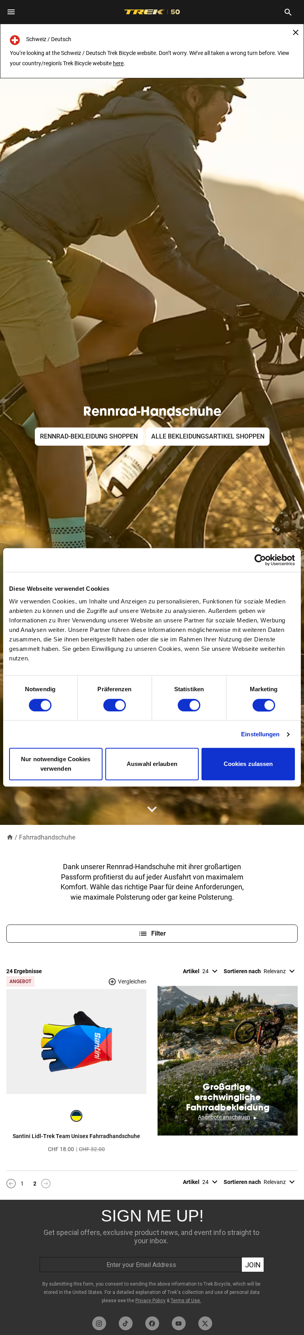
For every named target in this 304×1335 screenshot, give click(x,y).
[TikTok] (126, 1323)
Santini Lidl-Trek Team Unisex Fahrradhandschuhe (76, 1136)
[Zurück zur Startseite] (9, 837)
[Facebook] (152, 1323)
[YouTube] (179, 1323)
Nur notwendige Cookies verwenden (55, 764)
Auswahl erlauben (152, 764)
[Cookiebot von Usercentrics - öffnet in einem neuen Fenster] (260, 560)
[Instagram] (99, 1323)
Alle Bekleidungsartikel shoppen (207, 436)
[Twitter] (205, 1323)
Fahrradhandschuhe (47, 837)
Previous (11, 1184)
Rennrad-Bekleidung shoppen (89, 436)
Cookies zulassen (248, 764)
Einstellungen (260, 734)
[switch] (114, 705)
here (118, 63)
